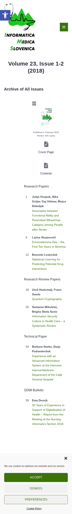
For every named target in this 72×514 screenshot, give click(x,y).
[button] (5, 15)
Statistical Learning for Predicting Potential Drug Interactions (47, 264)
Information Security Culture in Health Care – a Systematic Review (48, 321)
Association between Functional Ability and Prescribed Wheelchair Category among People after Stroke (47, 220)
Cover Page (46, 152)
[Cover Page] (46, 144)
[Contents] (46, 165)
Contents (46, 173)
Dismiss (36, 488)
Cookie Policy (34, 508)
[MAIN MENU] (64, 27)
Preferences (36, 499)
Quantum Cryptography (47, 299)
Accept (36, 477)
